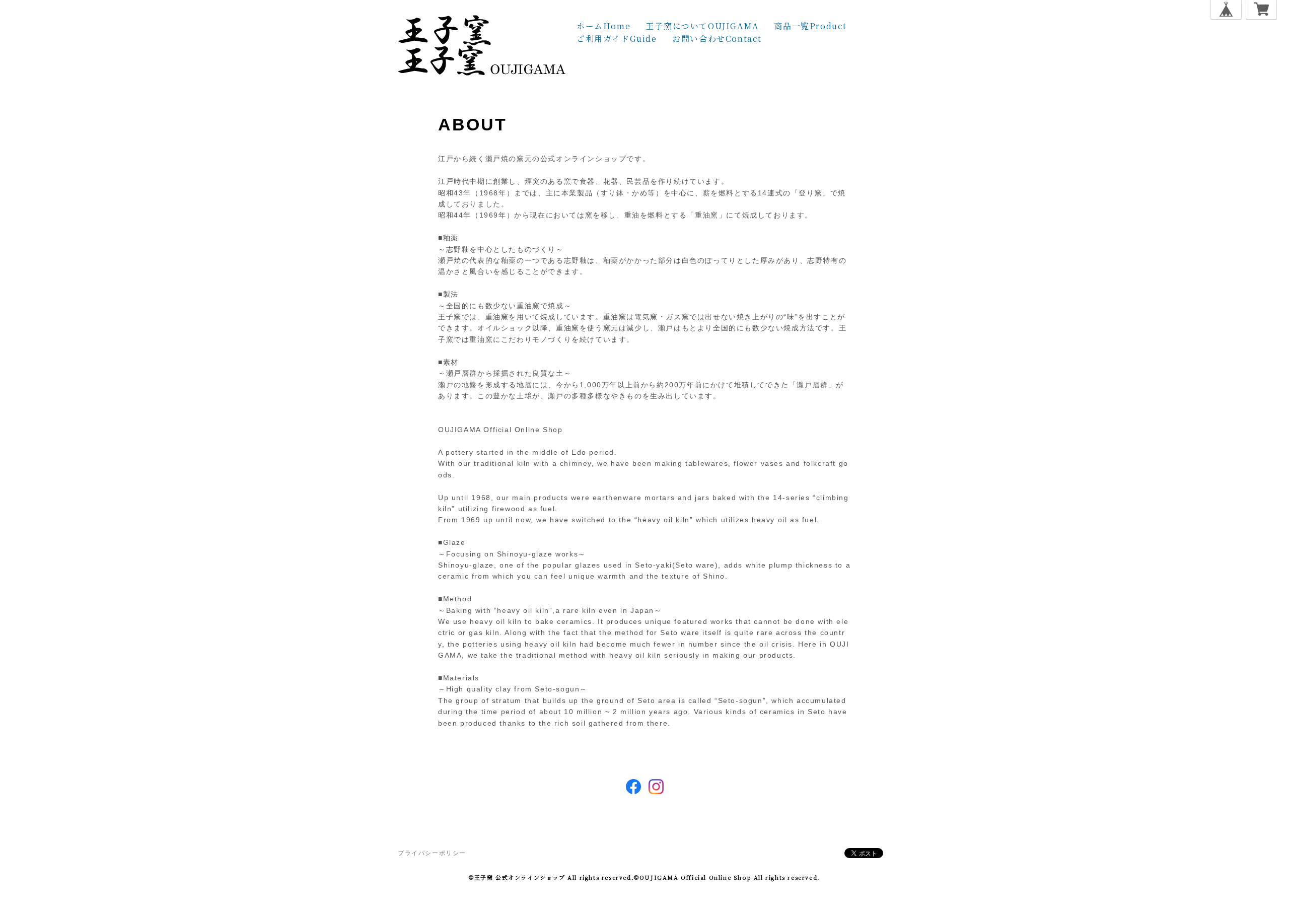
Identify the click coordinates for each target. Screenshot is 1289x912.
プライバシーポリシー (432, 853)
